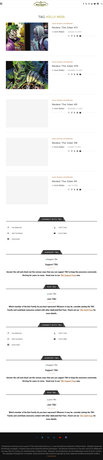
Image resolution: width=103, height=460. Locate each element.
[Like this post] (69, 36)
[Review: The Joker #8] (27, 152)
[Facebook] (83, 3)
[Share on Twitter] (74, 36)
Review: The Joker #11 (65, 27)
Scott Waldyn (59, 32)
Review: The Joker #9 (64, 104)
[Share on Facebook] (71, 36)
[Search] (101, 3)
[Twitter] (86, 3)
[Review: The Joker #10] (27, 75)
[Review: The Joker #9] (27, 113)
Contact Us (51, 456)
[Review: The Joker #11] (27, 37)
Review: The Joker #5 (64, 181)
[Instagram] (89, 3)
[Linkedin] (92, 3)
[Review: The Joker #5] (27, 190)
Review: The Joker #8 (64, 143)
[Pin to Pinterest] (77, 36)
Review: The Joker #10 (65, 66)
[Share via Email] (80, 36)
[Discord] (98, 3)
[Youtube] (95, 3)
